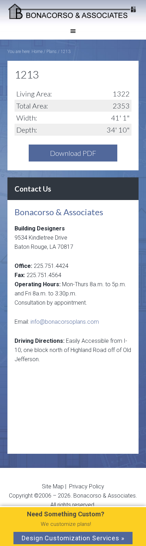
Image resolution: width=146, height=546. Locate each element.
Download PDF (73, 153)
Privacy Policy (86, 486)
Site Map (53, 486)
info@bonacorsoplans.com (64, 321)
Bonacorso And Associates (73, 11)
